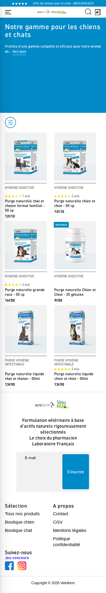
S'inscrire (75, 471)
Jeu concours (17, 557)
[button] (13, 196)
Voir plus (19, 51)
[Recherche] (88, 12)
